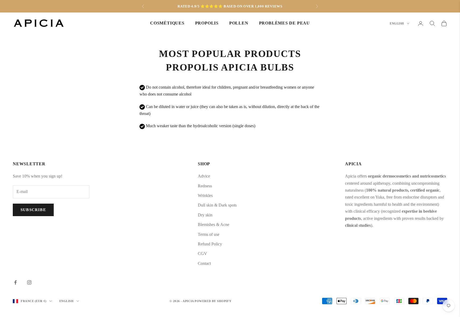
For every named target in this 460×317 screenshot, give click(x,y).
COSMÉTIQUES (167, 23)
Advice (204, 176)
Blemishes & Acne (213, 224)
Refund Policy (210, 244)
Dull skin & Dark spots (217, 205)
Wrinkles (205, 195)
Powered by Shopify (213, 301)
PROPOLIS (207, 23)
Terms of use (208, 234)
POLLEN (238, 23)
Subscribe (33, 210)
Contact (204, 263)
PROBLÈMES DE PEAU (284, 23)
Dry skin (205, 215)
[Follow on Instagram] (29, 282)
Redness (205, 186)
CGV (202, 253)
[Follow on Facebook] (15, 282)
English (397, 23)
